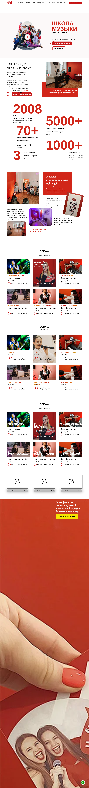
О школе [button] (41, 3)
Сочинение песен (61, 2)
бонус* (54, 41)
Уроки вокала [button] (19, 2)
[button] (75, 3)
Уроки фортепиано (30, 2)
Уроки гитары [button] (40, 2)
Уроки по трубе (51, 2)
